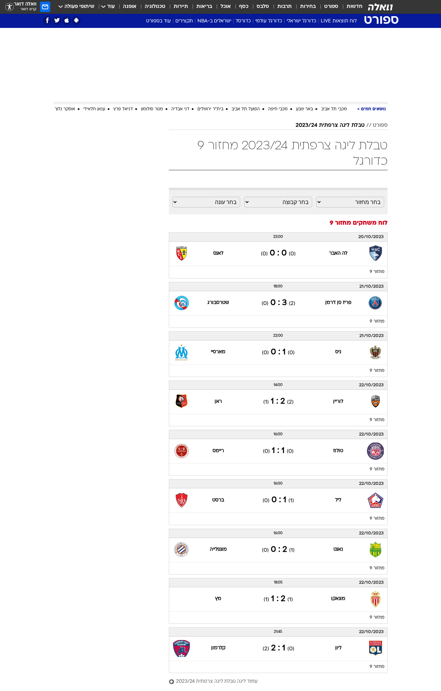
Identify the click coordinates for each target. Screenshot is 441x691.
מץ (218, 599)
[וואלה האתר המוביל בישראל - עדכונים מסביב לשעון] (380, 6)
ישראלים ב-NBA (214, 21)
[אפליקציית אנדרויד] (76, 20)
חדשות (354, 6)
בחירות (308, 6)
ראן (218, 401)
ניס (338, 352)
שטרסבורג (218, 303)
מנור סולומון (152, 109)
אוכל (225, 6)
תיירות (181, 6)
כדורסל (243, 21)
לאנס (218, 253)
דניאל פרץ (123, 109)
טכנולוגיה (155, 6)
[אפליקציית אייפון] (66, 20)
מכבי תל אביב (334, 109)
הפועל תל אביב (246, 109)
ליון (338, 648)
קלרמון (218, 648)
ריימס (218, 451)
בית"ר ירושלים (210, 109)
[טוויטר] (57, 20)
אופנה (129, 6)
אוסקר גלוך (65, 109)
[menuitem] (350, 7)
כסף (243, 6)
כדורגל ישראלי (301, 21)
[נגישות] (9, 7)
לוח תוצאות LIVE (339, 21)
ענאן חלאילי (94, 109)
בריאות (204, 6)
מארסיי (218, 352)
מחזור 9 (377, 272)
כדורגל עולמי (268, 21)
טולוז (338, 451)
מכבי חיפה (278, 109)
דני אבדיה (180, 109)
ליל (338, 500)
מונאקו (338, 599)
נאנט (338, 549)
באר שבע (304, 109)
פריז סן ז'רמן (338, 303)
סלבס (263, 6)
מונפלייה (218, 549)
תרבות (284, 6)
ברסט (218, 500)
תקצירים (184, 21)
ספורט (331, 6)
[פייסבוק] (47, 20)
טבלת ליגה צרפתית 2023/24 (330, 125)
